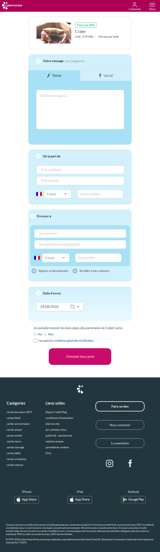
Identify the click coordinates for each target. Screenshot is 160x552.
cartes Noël (13, 417)
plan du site (52, 423)
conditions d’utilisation (59, 417)
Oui (39, 334)
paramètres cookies (57, 447)
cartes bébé (13, 453)
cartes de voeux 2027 (19, 412)
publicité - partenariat (58, 435)
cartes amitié (14, 435)
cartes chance (15, 464)
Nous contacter (120, 425)
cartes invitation (16, 459)
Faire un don (120, 406)
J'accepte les (66, 340)
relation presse (54, 441)
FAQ (48, 453)
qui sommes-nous (55, 429)
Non (50, 334)
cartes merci (14, 441)
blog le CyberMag (56, 412)
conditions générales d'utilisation (74, 340)
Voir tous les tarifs (108, 36)
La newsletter (120, 443)
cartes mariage (15, 447)
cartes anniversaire (18, 423)
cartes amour (14, 429)
